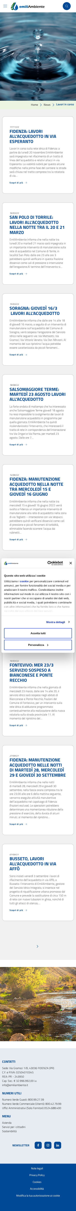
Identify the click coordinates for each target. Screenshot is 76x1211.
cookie (24, 581)
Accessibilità (37, 1189)
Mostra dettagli (55, 621)
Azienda (6, 1123)
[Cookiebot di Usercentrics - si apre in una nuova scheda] (48, 563)
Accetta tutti (38, 633)
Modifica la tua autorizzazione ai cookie (38, 1196)
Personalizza (36, 644)
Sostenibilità (9, 1131)
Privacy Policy (37, 1175)
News (47, 104)
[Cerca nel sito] (67, 6)
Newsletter (20, 1145)
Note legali (37, 1168)
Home (34, 104)
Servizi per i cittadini (13, 1127)
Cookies (37, 1182)
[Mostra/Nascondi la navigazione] (5, 6)
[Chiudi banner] (70, 563)
